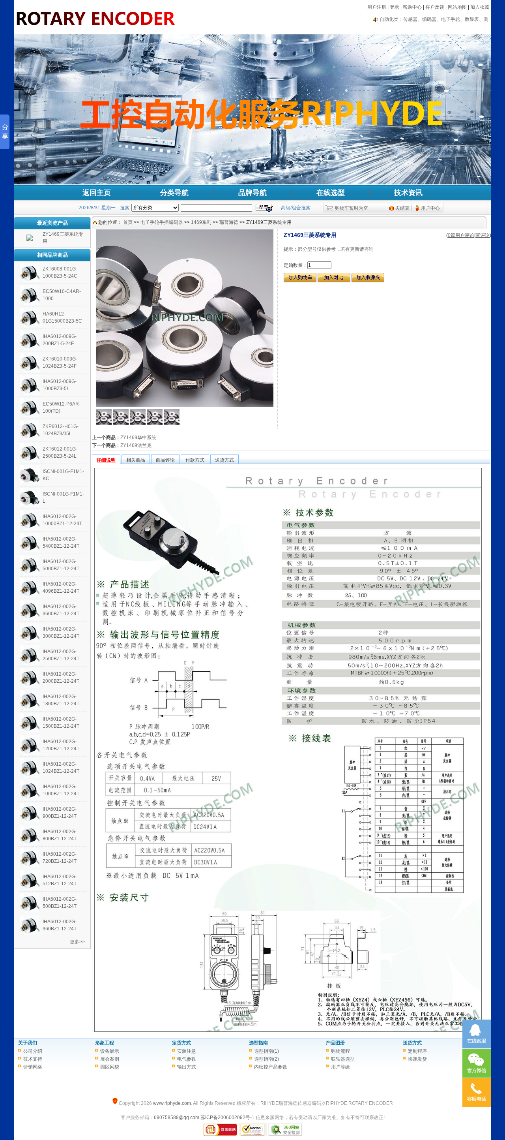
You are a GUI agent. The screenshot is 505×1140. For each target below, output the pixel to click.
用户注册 (376, 7)
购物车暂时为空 (351, 208)
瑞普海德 (228, 222)
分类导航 (174, 193)
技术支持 (32, 1059)
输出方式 (186, 1067)
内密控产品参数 (270, 1067)
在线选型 (330, 193)
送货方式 (412, 1043)
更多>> (77, 942)
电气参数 (186, 1059)
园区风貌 (109, 1067)
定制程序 (417, 1051)
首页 (128, 222)
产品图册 (335, 1043)
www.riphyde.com (172, 1103)
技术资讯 (408, 193)
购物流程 (340, 1051)
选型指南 (258, 1043)
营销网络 (32, 1067)
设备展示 (109, 1051)
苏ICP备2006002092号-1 (227, 1117)
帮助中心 (412, 7)
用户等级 (340, 1067)
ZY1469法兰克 (136, 445)
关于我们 (27, 1043)
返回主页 (96, 193)
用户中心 (430, 208)
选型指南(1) (266, 1051)
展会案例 (109, 1059)
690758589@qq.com (176, 1117)
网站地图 (457, 7)
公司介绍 (32, 1051)
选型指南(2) (266, 1059)
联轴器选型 (343, 1059)
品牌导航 (252, 193)
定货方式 (181, 1043)
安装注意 (186, 1051)
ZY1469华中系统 (138, 437)
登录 (394, 7)
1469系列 (201, 222)
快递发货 (417, 1059)
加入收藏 (479, 7)
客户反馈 (434, 7)
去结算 (402, 208)
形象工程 (104, 1043)
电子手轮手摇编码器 (161, 222)
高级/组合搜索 (295, 207)
